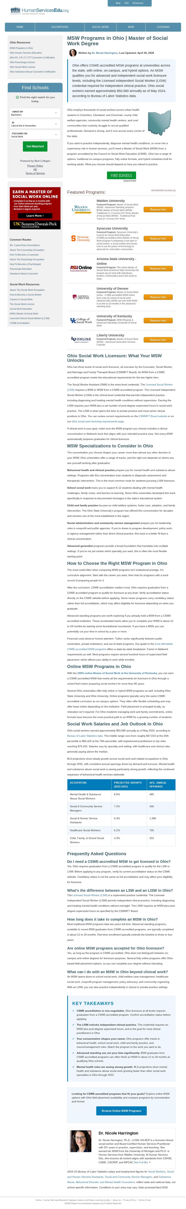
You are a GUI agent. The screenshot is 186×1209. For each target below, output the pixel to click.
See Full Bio (141, 1162)
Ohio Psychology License (22, 62)
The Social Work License (22, 304)
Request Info (158, 209)
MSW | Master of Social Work (24, 313)
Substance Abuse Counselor (24, 273)
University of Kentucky (114, 316)
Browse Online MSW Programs (121, 1110)
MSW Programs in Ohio (21, 48)
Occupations (59, 27)
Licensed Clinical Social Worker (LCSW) (30, 318)
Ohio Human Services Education (26, 53)
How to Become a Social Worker (26, 294)
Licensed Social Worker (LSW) (90, 895)
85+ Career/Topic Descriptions (25, 245)
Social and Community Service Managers (128, 1176)
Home (19, 27)
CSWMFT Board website (153, 416)
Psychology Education (21, 269)
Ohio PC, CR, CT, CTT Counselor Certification (32, 57)
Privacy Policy (129, 1200)
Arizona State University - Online (116, 261)
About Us (117, 1200)
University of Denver (112, 288)
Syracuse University (112, 228)
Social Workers (156, 1171)
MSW (131, 27)
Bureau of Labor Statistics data (85, 735)
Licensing (163, 27)
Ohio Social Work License (22, 67)
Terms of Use (144, 1200)
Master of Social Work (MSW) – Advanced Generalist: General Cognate (117, 342)
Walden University (111, 201)
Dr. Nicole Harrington (105, 52)
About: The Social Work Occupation (27, 290)
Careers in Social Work (21, 299)
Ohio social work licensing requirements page (98, 421)
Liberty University (110, 335)
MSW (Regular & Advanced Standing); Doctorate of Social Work (117, 323)
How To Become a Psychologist (25, 264)
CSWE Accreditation (20, 323)
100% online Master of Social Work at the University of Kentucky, (117, 673)
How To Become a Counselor (24, 255)
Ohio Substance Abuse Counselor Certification (33, 72)
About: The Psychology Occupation (27, 259)
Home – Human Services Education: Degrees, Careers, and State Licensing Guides (73, 1200)
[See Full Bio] (150, 1162)
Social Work (100, 27)
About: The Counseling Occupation (27, 250)
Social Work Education (21, 309)
